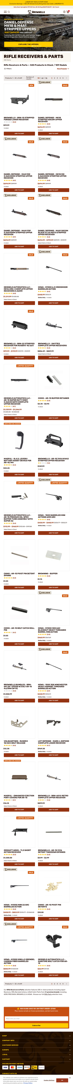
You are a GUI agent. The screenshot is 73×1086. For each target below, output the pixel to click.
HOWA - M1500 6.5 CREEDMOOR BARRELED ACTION (53, 288)
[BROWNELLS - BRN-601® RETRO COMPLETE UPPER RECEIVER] (53, 777)
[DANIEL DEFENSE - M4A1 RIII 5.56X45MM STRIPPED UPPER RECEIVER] (19, 156)
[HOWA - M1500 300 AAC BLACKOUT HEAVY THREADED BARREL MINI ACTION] (53, 610)
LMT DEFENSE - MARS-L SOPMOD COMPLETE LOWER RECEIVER (53, 742)
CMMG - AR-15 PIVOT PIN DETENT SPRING (19, 574)
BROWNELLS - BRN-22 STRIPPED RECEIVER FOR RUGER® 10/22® (19, 344)
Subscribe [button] (36, 1025)
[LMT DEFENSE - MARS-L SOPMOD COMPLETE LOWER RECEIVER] (53, 723)
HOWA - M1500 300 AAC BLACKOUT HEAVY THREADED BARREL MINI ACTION (52, 630)
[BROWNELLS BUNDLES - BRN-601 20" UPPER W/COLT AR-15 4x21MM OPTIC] (19, 666)
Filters (9, 69)
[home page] (36, 12)
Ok (62, 1080)
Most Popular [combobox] (62, 69)
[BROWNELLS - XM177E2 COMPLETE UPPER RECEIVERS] (53, 325)
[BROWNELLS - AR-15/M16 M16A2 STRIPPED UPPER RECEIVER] (53, 440)
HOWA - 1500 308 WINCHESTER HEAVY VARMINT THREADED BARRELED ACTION (52, 686)
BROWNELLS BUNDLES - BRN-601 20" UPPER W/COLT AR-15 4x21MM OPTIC (18, 686)
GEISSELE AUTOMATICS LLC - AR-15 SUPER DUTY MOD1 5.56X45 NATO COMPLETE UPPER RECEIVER (17, 401)
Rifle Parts (48, 994)
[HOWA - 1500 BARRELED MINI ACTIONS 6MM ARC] (53, 497)
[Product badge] (46, 82)
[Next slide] (70, 33)
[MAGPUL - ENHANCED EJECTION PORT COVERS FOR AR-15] (19, 777)
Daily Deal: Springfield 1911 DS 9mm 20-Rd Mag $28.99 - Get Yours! (36, 7)
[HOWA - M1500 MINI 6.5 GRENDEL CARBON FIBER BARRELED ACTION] (19, 941)
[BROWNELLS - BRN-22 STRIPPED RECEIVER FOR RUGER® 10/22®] (19, 325)
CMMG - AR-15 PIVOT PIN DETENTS (49, 906)
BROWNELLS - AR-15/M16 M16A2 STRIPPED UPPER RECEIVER (53, 460)
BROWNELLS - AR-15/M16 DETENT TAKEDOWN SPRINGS (51, 851)
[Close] (70, 1078)
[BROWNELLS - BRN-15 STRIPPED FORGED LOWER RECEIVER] (19, 99)
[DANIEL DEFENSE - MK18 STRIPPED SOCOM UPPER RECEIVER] (53, 99)
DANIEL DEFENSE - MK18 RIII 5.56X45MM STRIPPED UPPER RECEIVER (52, 176)
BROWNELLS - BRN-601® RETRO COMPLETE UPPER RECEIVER (53, 797)
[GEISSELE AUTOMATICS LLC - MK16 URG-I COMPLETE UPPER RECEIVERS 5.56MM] (19, 269)
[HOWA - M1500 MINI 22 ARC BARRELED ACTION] (19, 886)
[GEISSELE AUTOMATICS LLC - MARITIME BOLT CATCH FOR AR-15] (53, 941)
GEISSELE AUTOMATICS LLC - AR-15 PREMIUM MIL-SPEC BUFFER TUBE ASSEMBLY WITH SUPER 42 (18, 518)
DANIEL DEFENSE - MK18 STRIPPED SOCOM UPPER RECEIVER (50, 119)
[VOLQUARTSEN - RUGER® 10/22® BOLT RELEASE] (19, 723)
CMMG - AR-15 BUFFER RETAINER (53, 398)
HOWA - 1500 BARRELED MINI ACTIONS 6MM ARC (51, 516)
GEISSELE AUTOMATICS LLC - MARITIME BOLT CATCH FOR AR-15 (53, 961)
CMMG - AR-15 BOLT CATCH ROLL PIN (19, 629)
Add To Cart (19, 133)
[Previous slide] (3, 33)
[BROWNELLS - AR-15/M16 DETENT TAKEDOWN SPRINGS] (53, 832)
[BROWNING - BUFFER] (53, 555)
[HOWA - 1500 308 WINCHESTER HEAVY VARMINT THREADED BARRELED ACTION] (53, 666)
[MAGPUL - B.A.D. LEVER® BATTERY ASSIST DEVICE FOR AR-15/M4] (19, 440)
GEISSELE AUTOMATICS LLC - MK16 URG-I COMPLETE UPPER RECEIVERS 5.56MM (18, 289)
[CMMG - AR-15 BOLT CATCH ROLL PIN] (19, 610)
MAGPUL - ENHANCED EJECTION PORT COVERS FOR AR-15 (19, 797)
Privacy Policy (27, 1083)
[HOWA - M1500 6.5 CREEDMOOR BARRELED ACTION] (53, 269)
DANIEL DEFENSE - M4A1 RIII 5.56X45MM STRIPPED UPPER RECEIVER (18, 176)
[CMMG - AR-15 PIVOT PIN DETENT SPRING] (19, 555)
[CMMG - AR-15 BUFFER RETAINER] (53, 380)
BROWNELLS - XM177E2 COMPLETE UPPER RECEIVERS (52, 344)
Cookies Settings (49, 1080)
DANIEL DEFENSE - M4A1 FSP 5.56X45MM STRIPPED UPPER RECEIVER (18, 232)
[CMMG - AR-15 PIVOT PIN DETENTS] (53, 886)
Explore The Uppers (28, 44)
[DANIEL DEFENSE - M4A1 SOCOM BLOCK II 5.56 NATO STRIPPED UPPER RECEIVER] (53, 212)
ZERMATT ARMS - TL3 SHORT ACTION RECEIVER (17, 851)
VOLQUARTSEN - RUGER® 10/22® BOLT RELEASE (16, 742)
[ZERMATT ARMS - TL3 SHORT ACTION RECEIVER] (19, 832)
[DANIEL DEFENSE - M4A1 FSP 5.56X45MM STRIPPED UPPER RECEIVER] (19, 212)
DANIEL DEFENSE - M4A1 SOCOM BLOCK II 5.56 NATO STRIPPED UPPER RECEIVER (53, 232)
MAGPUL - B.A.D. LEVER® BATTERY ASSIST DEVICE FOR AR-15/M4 (17, 460)
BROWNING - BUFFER (48, 573)
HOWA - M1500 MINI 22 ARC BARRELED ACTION (16, 906)
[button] (5, 11)
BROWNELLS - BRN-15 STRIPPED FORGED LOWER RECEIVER (19, 119)
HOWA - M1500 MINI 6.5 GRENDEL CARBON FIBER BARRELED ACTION (19, 961)
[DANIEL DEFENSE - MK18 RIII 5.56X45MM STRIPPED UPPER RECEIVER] (53, 156)
